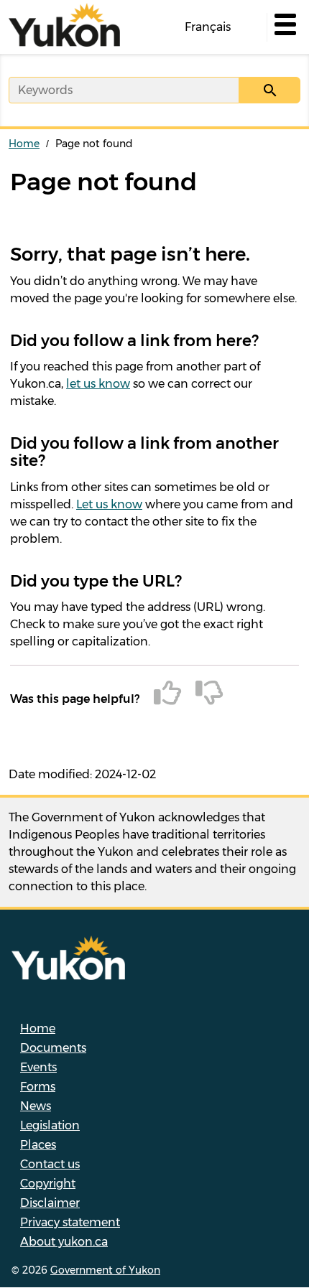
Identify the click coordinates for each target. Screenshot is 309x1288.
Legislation (50, 1125)
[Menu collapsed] (283, 27)
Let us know (109, 504)
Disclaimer (50, 1203)
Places (38, 1145)
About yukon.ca (64, 1242)
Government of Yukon (105, 1270)
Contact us (50, 1164)
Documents (53, 1048)
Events (38, 1067)
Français (208, 27)
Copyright (47, 1183)
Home (24, 143)
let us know (98, 384)
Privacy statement (70, 1222)
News (35, 1106)
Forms (37, 1086)
